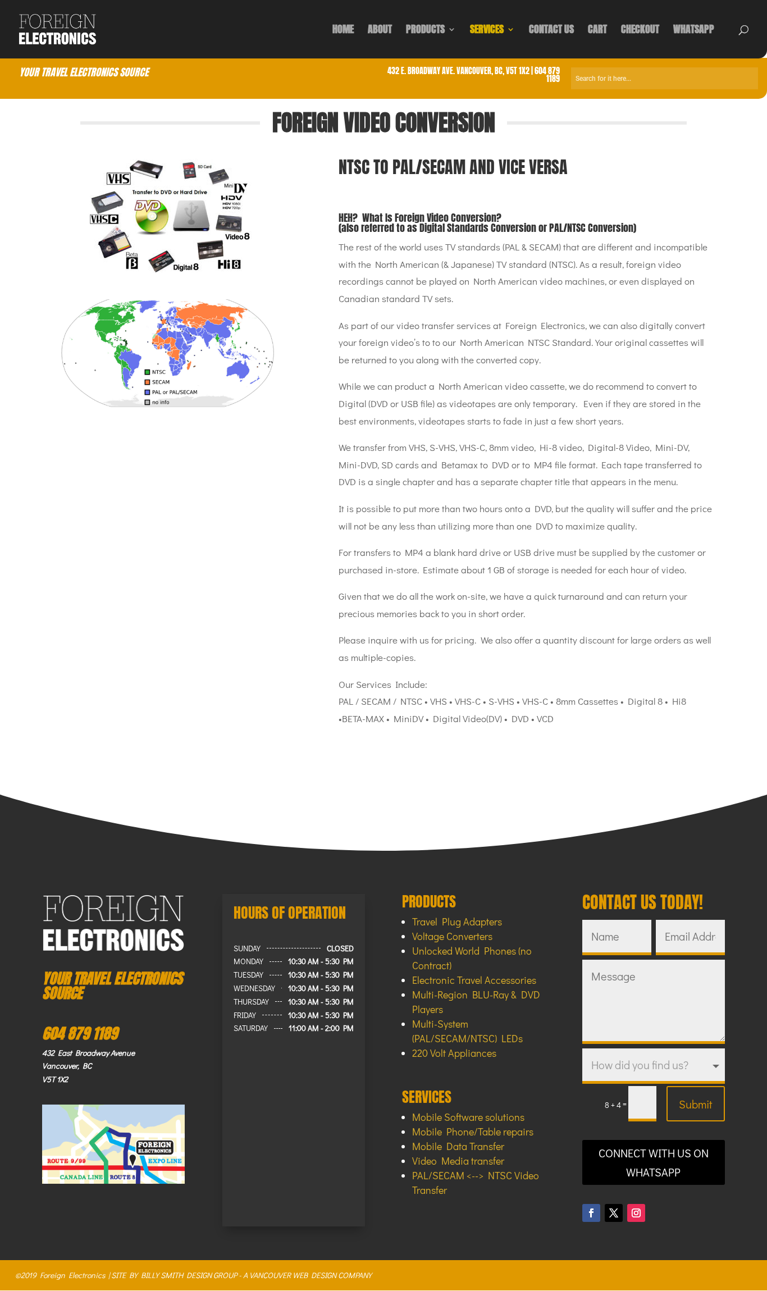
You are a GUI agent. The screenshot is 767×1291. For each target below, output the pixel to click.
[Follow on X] (614, 1213)
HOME (343, 31)
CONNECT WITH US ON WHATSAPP (654, 1162)
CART (597, 31)
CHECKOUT (640, 31)
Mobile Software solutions (468, 1117)
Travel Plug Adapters (457, 921)
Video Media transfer (458, 1160)
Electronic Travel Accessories (474, 980)
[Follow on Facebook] (591, 1213)
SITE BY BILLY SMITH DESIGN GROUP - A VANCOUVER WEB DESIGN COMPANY (241, 1275)
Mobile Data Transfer (458, 1146)
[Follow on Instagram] (636, 1213)
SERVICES (487, 31)
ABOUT (380, 31)
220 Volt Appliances (454, 1053)
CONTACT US (551, 31)
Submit (696, 1104)
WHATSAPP (693, 31)
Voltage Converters (452, 936)
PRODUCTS (425, 31)
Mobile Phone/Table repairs (472, 1131)
